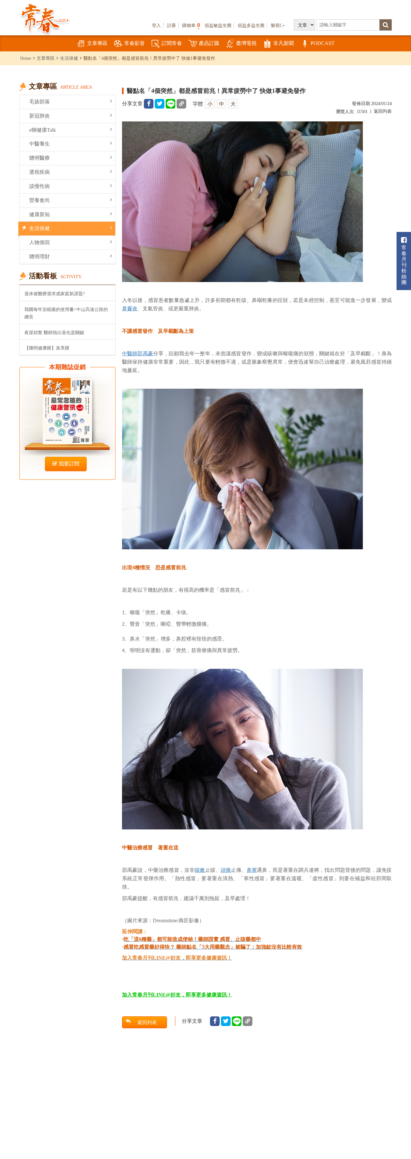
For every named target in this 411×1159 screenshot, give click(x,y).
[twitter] (159, 104)
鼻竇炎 (129, 308)
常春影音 (134, 43)
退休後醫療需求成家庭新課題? (54, 293)
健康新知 (39, 214)
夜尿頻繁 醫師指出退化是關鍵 (54, 332)
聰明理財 (39, 256)
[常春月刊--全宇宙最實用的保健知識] (45, 18)
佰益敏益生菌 (218, 25)
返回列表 (383, 111)
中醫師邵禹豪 (137, 353)
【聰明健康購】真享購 (46, 347)
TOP (398, 1119)
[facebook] (148, 104)
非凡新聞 (283, 43)
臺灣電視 (246, 43)
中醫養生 (39, 143)
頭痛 (226, 869)
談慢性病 (39, 186)
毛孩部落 (39, 101)
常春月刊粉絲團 (404, 265)
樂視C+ (278, 25)
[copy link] (181, 104)
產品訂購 (209, 43)
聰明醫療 (39, 158)
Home (25, 58)
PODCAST (322, 43)
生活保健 (69, 58)
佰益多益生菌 (251, 25)
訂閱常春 (172, 43)
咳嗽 (200, 869)
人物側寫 (39, 242)
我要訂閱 (69, 463)
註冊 (171, 25)
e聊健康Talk (42, 130)
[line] (170, 104)
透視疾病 (39, 172)
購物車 (191, 25)
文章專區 (97, 43)
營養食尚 (39, 200)
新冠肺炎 (39, 116)
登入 (156, 25)
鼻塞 (252, 869)
